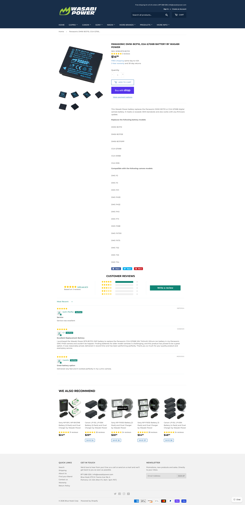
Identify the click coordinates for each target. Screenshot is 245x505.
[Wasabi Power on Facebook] (119, 494)
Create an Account (179, 9)
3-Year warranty (118, 63)
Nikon (110, 25)
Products (145, 25)
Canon (86, 25)
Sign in (166, 9)
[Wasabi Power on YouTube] (128, 494)
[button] (116, 54)
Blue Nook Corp (71, 501)
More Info (162, 25)
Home (61, 25)
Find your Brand (65, 476)
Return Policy (64, 486)
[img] (62, 309)
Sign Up (181, 476)
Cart (181, 15)
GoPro (72, 25)
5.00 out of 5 (82, 287)
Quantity (115, 70)
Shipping (62, 470)
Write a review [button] (165, 288)
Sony (98, 25)
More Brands (126, 25)
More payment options (122, 97)
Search (61, 467)
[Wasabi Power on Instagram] (124, 494)
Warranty (62, 483)
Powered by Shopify (89, 501)
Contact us (63, 479)
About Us (63, 473)
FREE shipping (117, 61)
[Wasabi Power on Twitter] (115, 494)
